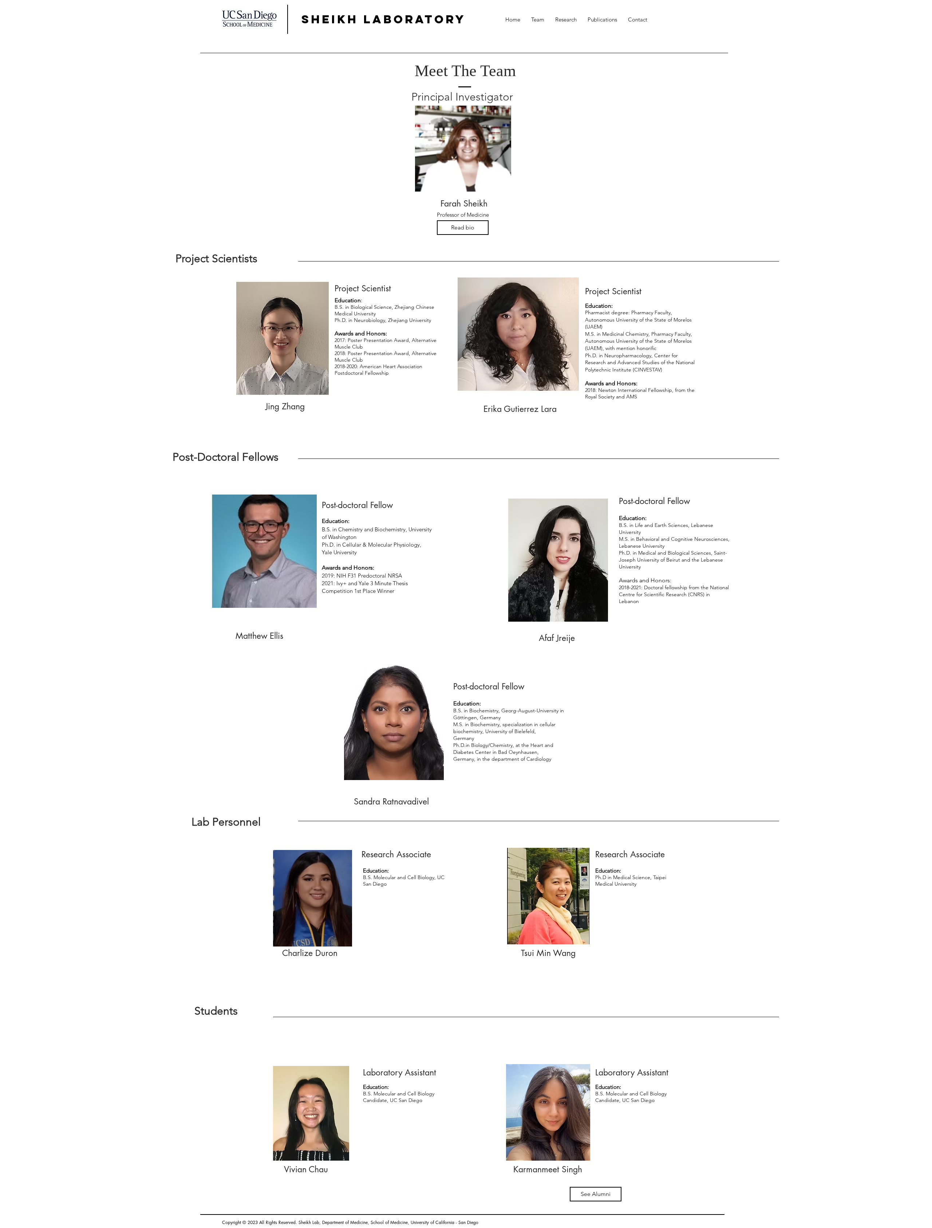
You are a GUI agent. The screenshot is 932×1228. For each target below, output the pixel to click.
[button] (538, 20)
